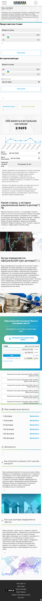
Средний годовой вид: (4, 164)
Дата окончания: (5, 158)
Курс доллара (21, 589)
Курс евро (21, 586)
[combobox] (21, 35)
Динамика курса (9, 106)
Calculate (21, 53)
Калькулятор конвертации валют (23, 339)
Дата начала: (4, 153)
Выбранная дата (6, 79)
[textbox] (21, 35)
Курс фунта (21, 583)
